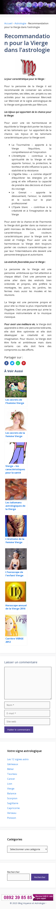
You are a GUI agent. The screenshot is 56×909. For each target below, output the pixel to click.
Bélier (10, 769)
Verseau (11, 813)
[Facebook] (6, 363)
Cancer (11, 778)
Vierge (10, 788)
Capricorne (13, 808)
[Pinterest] (24, 363)
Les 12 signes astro (18, 759)
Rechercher (13, 872)
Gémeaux (12, 764)
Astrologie (20, 23)
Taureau (12, 774)
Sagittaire (12, 803)
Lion (9, 783)
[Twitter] (12, 363)
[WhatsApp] (18, 363)
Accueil (8, 23)
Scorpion (12, 798)
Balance (11, 793)
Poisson (11, 817)
